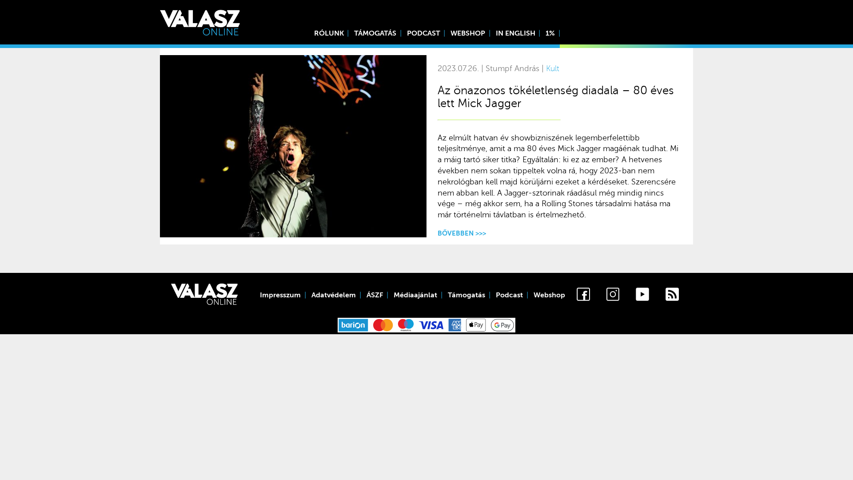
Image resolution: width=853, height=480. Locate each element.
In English (515, 33)
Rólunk (329, 33)
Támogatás (375, 33)
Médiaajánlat (415, 295)
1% (550, 33)
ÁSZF (375, 295)
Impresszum (280, 295)
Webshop (467, 33)
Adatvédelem (333, 295)
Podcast (423, 33)
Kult (552, 68)
